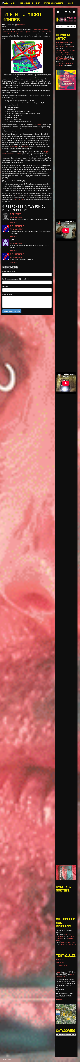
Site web (5, 286)
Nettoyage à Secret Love (64, 46)
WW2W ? (71, 3)
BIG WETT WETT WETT (64, 59)
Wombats (25, 146)
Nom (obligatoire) (8, 271)
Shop (38, 3)
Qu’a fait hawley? (31, 32)
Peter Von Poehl (19, 199)
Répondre (13, 222)
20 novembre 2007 (16, 217)
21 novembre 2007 (16, 229)
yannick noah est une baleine (13, 32)
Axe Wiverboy (13, 146)
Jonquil (38, 125)
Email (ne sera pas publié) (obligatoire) (15, 279)
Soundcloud (60, 962)
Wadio (13, 3)
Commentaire (7, 294)
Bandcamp (59, 959)
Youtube (59, 999)
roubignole (17, 226)
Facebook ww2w (61, 966)
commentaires (21, 24)
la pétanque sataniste (41, 30)
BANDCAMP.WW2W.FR (68, 945)
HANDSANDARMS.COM (67, 943)
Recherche (71, 26)
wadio (58, 972)
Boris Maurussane (26, 3)
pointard (15, 214)
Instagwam (60, 969)
